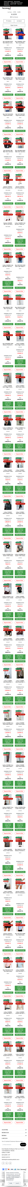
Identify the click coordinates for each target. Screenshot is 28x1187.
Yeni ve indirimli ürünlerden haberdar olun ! (12, 1141)
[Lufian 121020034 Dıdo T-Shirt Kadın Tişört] (20, 799)
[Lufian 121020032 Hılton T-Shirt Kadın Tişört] (8, 883)
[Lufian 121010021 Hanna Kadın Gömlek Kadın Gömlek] (8, 504)
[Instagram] (10, 1163)
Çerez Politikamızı (10, 1178)
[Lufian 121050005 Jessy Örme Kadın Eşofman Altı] (8, 715)
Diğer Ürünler (14, 25)
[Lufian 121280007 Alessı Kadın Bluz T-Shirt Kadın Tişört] (8, 673)
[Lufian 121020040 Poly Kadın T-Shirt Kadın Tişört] (20, 546)
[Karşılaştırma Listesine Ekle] (11, 377)
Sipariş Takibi (13, 4)
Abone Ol (23, 1144)
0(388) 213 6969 (6, 1152)
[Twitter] (6, 1163)
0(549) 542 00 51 (6, 1157)
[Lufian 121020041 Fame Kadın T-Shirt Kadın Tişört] (20, 588)
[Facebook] (3, 1163)
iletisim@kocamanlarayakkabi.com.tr (10, 1159)
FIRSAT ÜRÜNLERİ (8, 1)
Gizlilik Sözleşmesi (15, 1177)
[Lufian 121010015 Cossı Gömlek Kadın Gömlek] (8, 588)
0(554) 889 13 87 (6, 1154)
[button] (8, 21)
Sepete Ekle (7, 62)
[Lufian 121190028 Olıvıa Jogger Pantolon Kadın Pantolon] (8, 378)
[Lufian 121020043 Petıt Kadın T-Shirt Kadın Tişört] (8, 546)
